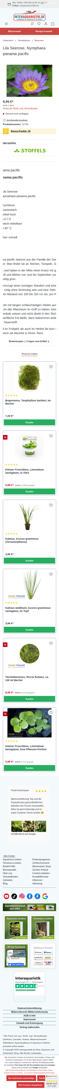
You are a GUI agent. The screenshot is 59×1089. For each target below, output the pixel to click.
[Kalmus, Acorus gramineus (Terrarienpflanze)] (29, 515)
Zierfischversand (40, 863)
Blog (5, 883)
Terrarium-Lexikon (12, 863)
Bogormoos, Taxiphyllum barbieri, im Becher (28, 402)
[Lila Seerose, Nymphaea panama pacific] (29, 81)
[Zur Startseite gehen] (29, 15)
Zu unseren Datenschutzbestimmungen (39, 1073)
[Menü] (6, 24)
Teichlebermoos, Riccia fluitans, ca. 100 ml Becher (27, 679)
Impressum (29, 1019)
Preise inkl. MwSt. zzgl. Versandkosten (20, 108)
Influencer (37, 880)
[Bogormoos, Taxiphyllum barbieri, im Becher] (29, 377)
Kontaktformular (40, 876)
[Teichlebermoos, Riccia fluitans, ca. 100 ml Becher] (29, 653)
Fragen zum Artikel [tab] (37, 341)
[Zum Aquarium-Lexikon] (16, 927)
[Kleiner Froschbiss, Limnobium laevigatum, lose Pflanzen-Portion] (29, 722)
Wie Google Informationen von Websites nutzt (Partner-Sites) (29, 1070)
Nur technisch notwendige (21, 1078)
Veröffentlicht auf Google (23, 834)
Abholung (37, 883)
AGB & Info (29, 1015)
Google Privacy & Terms (13, 1073)
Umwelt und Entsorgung (29, 1023)
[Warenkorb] (52, 24)
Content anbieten (41, 873)
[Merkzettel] (39, 24)
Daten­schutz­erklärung (29, 1008)
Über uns (7, 873)
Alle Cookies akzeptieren (30, 1085)
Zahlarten (8, 880)
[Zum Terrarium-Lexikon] (42, 927)
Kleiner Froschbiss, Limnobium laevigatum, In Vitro (24, 471)
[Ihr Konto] (45, 24)
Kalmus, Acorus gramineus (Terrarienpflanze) (22, 540)
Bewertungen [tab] (16, 341)
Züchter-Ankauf (40, 870)
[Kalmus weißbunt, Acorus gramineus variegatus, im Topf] (29, 584)
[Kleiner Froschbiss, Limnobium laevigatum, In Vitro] (29, 446)
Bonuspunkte (9, 870)
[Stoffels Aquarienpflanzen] (29, 150)
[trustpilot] (29, 983)
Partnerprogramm (41, 859)
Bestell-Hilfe (9, 866)
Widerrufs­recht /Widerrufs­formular (29, 1012)
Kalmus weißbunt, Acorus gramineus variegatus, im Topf (28, 609)
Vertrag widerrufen (29, 1027)
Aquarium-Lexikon (12, 859)
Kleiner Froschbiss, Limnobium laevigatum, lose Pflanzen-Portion (26, 748)
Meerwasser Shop (41, 866)
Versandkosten (10, 876)
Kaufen (30, 422)
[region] (29, 81)
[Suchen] (32, 24)
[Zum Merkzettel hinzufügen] (51, 367)
